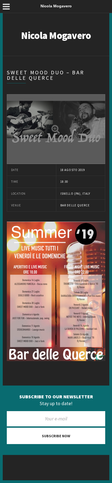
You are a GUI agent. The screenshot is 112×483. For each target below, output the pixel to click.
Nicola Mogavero (56, 35)
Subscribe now (56, 435)
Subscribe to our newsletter (56, 397)
